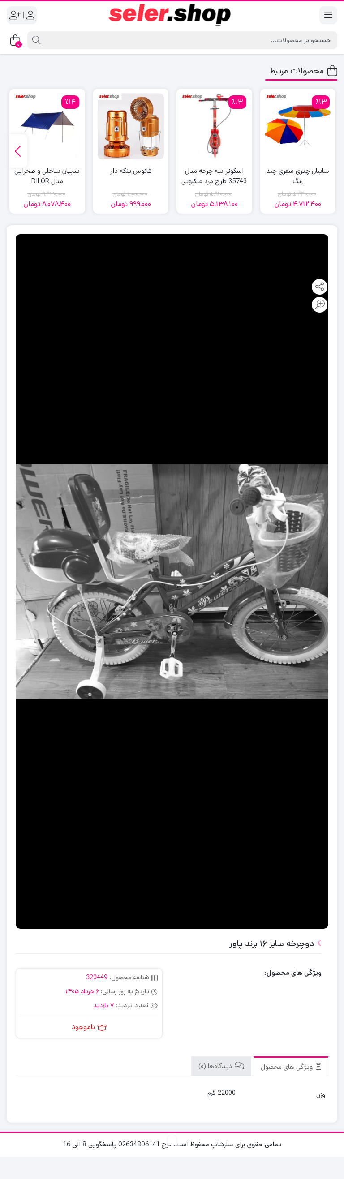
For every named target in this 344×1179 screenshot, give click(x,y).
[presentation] (18, 151)
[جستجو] (35, 40)
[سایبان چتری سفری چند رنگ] (298, 126)
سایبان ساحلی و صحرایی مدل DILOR (47, 176)
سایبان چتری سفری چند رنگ (297, 176)
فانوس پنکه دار (130, 171)
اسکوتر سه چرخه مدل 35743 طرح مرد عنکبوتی (214, 176)
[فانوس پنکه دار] (131, 126)
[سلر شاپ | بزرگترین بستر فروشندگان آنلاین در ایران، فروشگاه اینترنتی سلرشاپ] (172, 15)
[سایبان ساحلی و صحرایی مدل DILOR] (47, 126)
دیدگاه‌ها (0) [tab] (216, 1066)
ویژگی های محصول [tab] (287, 1067)
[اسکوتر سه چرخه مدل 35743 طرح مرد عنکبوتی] (214, 126)
